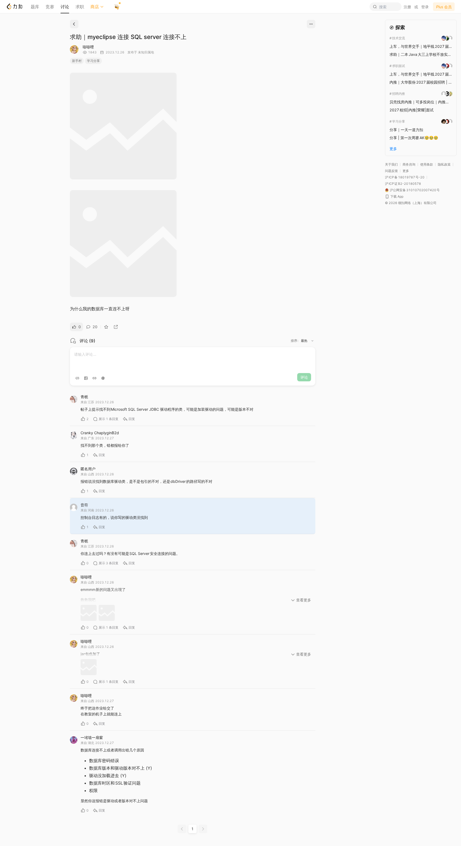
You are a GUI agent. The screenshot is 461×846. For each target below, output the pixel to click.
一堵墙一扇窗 (92, 737)
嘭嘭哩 (88, 47)
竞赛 (50, 6)
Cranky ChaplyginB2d (100, 432)
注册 (407, 7)
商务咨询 (409, 164)
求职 (79, 6)
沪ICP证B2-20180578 (403, 184)
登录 (425, 7)
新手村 (77, 61)
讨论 (65, 6)
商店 (94, 6)
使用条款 (426, 164)
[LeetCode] (14, 6)
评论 (304, 377)
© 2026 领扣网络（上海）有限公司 (410, 203)
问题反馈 (391, 171)
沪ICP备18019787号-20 (404, 177)
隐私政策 (444, 164)
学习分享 (93, 61)
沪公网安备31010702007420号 (415, 190)
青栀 (84, 396)
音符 (84, 505)
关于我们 (391, 164)
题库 (35, 6)
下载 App (396, 196)
